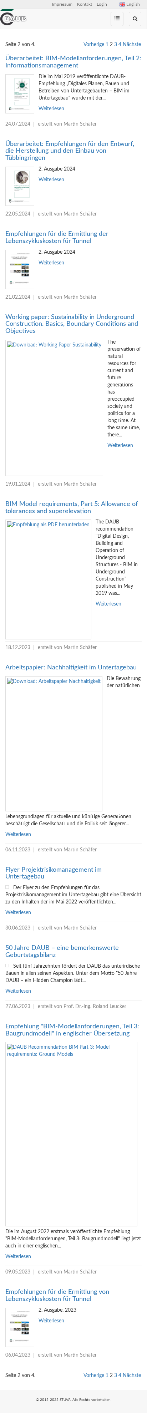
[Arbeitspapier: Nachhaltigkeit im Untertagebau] (53, 743)
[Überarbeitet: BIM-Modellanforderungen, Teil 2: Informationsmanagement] (19, 93)
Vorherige (93, 44)
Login (102, 4)
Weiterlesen (51, 108)
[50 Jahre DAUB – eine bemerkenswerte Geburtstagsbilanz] (7, 965)
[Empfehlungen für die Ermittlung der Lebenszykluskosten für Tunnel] (19, 269)
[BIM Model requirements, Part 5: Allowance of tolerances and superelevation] (48, 579)
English (132, 4)
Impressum (62, 4)
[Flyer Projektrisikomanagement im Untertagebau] (7, 887)
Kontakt (84, 4)
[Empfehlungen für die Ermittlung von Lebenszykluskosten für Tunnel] (19, 1327)
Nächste (132, 44)
